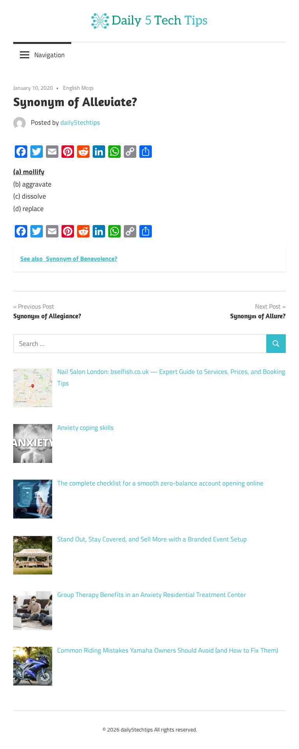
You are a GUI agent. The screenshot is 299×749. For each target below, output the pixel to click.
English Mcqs (78, 88)
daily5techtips (80, 122)
